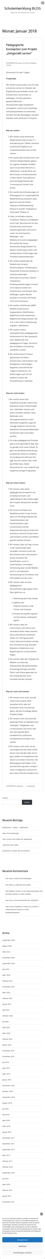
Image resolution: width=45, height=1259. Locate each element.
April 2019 (6, 1068)
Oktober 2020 (7, 1016)
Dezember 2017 (8, 1138)
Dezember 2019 (8, 1051)
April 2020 (6, 1027)
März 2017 (6, 1155)
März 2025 (6, 952)
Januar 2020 (6, 1045)
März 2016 (6, 1184)
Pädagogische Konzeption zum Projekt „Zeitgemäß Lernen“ (21, 49)
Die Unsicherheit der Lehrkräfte (26, 900)
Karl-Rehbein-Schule (13, 891)
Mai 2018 (5, 1115)
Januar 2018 (6, 1132)
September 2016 (8, 1173)
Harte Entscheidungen (10, 833)
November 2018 (8, 1085)
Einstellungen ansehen (22, 1252)
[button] (41, 1214)
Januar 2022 (6, 1004)
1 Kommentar (30, 786)
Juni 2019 (5, 1062)
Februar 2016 (7, 1190)
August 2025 (7, 946)
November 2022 (8, 987)
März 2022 (6, 992)
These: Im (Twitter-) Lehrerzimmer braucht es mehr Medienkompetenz (22, 909)
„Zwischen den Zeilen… (11, 845)
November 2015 (8, 1202)
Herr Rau (9, 878)
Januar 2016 (6, 1196)
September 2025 (8, 940)
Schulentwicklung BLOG (22, 8)
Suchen (5, 798)
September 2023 (8, 963)
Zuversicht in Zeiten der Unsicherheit (16, 851)
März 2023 (6, 975)
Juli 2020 (5, 1021)
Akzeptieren (22, 1240)
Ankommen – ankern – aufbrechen (15, 827)
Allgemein (20, 786)
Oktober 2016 (7, 1167)
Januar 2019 (6, 1080)
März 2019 (6, 1074)
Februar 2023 (7, 981)
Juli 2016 (5, 1178)
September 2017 (8, 1149)
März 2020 (6, 1033)
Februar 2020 (7, 1039)
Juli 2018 (5, 1109)
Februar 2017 (7, 1161)
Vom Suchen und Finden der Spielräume (17, 839)
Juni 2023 (5, 969)
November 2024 (8, 958)
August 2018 (7, 1103)
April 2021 (6, 1010)
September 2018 (8, 1097)
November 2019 (8, 1056)
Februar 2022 (7, 998)
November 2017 (8, 1144)
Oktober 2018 (7, 1091)
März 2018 (6, 1126)
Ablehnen (23, 1246)
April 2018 (6, 1120)
